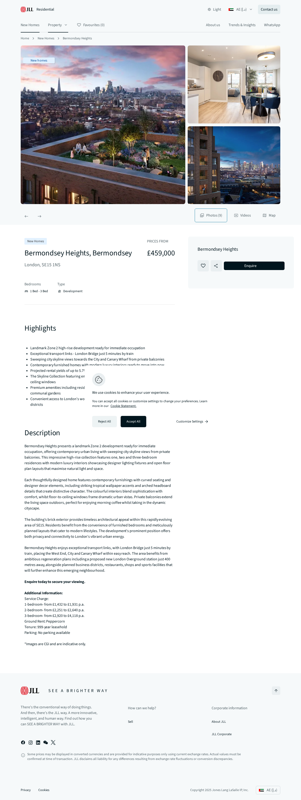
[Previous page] (26, 216)
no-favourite (203, 266)
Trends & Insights (242, 25)
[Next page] (39, 216)
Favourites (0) (93, 25)
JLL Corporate (221, 734)
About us (213, 25)
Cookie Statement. (123, 406)
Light (217, 9)
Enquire (250, 265)
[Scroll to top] (276, 690)
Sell (130, 721)
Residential (45, 9)
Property (55, 25)
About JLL (219, 721)
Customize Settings (189, 421)
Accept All (133, 421)
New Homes (30, 25)
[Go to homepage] (64, 690)
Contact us (269, 9)
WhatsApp (272, 25)
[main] (150, 400)
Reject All (104, 421)
